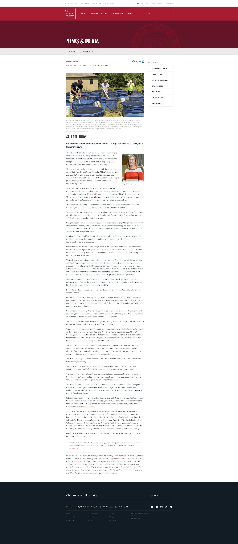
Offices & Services (92, 517)
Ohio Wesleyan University (70, 16)
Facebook (152, 507)
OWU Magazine (157, 86)
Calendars (160, 4)
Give (153, 4)
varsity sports (78, 461)
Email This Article (140, 61)
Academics (105, 13)
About (83, 13)
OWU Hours (91, 520)
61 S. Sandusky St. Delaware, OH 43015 (83, 507)
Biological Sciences (95, 194)
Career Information (71, 517)
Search (171, 13)
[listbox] (160, 495)
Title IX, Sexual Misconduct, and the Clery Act (140, 514)
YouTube (157, 507)
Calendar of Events (159, 68)
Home (73, 52)
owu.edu (114, 473)
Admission (94, 13)
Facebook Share (133, 61)
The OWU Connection (114, 461)
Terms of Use (112, 520)
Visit (142, 4)
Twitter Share (137, 61)
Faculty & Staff (85, 4)
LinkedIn (171, 507)
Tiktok (166, 507)
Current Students (73, 4)
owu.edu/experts (92, 473)
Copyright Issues (70, 520)
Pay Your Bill (112, 513)
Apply (147, 4)
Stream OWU (156, 92)
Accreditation (69, 513)
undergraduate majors (116, 458)
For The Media (157, 104)
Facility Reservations (93, 513)
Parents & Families (109, 4)
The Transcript (158, 98)
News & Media (170, 4)
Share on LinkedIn (143, 62)
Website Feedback (136, 518)
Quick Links (155, 496)
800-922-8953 (107, 507)
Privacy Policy (112, 517)
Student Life (118, 13)
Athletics (130, 13)
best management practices (83, 406)
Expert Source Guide (160, 80)
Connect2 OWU (157, 74)
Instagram (161, 507)
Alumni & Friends (96, 4)
